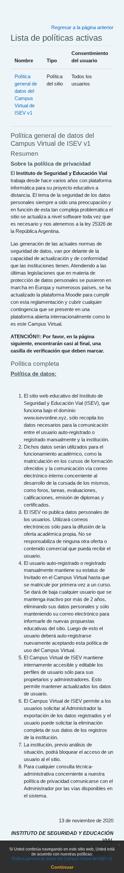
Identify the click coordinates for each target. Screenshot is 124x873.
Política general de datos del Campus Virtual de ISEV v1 (62, 858)
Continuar (62, 867)
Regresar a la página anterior (82, 27)
